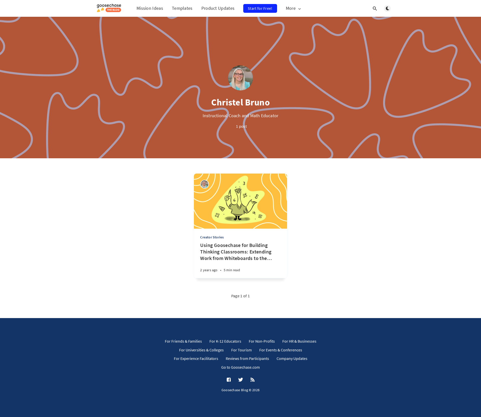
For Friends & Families (183, 341)
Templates (182, 8)
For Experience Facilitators (196, 358)
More (291, 8)
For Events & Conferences (280, 349)
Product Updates (218, 8)
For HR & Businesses (299, 341)
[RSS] (253, 380)
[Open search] (375, 9)
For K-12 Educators (225, 341)
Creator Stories (212, 237)
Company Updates (292, 358)
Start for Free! (260, 8)
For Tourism (241, 349)
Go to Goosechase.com (240, 367)
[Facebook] (229, 380)
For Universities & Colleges (201, 349)
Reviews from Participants (247, 358)
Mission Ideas (150, 8)
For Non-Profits (262, 341)
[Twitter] (240, 380)
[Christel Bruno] (204, 184)
